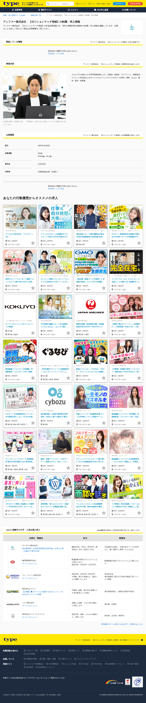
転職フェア (75, 651)
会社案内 (6, 695)
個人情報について (29, 695)
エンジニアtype (70, 664)
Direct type (98, 664)
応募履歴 (46, 651)
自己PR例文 (31, 654)
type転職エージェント (116, 664)
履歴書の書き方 (91, 651)
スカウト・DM (32, 651)
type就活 (29, 667)
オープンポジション (30, 563)
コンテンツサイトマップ (86, 659)
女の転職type (54, 664)
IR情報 (12, 695)
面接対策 (126, 651)
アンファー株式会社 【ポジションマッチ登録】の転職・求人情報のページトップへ (107, 640)
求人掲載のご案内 (104, 4)
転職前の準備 (31, 659)
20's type (85, 664)
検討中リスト (60, 651)
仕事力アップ (66, 659)
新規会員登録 (135, 4)
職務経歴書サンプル (110, 651)
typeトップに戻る (57, 54)
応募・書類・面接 (49, 659)
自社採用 (19, 695)
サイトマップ (82, 4)
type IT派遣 (134, 664)
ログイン (119, 4)
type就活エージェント (46, 667)
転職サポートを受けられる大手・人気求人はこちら (123, 624)
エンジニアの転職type (34, 664)
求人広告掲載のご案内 (54, 695)
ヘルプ (93, 4)
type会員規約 (40, 695)
